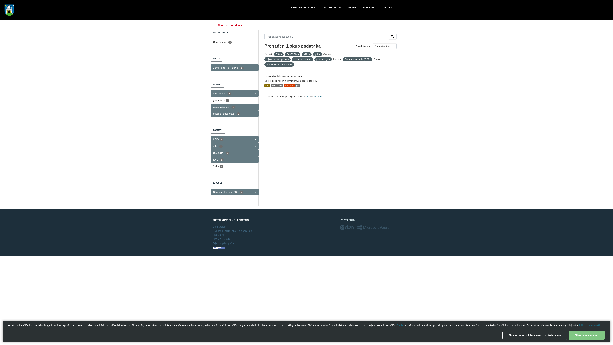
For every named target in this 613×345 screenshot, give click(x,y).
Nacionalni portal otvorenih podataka (232, 231)
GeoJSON (289, 85)
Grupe (352, 7)
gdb (297, 85)
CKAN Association (222, 239)
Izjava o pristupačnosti (225, 243)
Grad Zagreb (219, 227)
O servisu (369, 7)
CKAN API (218, 235)
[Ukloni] (281, 54)
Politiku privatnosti (589, 325)
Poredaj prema (363, 46)
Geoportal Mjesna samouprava (283, 76)
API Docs (318, 96)
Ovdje (400, 325)
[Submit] (392, 36)
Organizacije (331, 7)
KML (274, 85)
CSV (267, 85)
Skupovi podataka (303, 7)
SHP (280, 85)
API (307, 96)
